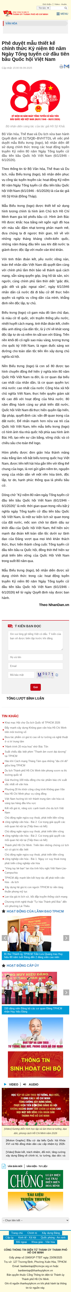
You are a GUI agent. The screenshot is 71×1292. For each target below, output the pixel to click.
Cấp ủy (10, 1237)
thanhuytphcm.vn (30, 1283)
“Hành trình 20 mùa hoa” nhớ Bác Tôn (26, 746)
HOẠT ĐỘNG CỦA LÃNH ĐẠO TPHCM (35, 911)
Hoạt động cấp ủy (23, 965)
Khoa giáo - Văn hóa (43, 1242)
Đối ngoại (21, 1242)
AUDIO (33, 1084)
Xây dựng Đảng (51, 1232)
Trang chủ (17, 1232)
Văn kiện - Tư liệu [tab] (36, 1166)
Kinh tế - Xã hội (27, 1237)
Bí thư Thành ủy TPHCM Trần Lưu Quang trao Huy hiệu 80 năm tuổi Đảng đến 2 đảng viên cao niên (33, 956)
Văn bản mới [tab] (15, 1166)
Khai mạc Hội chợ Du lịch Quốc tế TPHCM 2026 (32, 722)
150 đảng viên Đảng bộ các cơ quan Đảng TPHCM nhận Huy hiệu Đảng (33, 1010)
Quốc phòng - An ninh (53, 1237)
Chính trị (32, 1232)
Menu (64, 13)
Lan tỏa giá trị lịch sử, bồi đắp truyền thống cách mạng (36, 896)
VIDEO (13, 1084)
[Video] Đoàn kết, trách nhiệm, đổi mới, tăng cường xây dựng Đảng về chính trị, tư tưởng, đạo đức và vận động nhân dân (35, 1154)
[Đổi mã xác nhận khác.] (56, 674)
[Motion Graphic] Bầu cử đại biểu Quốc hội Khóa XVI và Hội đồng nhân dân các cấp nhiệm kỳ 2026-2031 (35, 1142)
